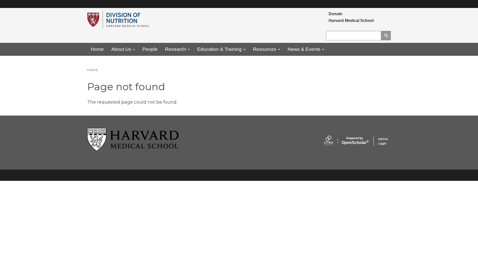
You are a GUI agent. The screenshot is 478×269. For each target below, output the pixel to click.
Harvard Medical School (351, 20)
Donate (335, 14)
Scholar (355, 141)
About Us (121, 49)
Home (97, 49)
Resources (265, 49)
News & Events (305, 49)
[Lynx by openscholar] (333, 141)
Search (386, 35)
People (150, 49)
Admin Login (383, 141)
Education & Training (220, 49)
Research (176, 49)
